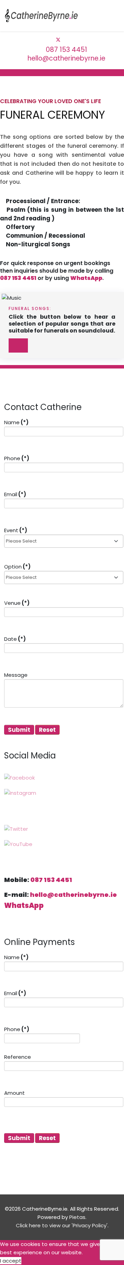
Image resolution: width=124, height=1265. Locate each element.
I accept (10, 1260)
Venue (17, 603)
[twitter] (58, 39)
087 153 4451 (66, 49)
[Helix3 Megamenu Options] (117, 15)
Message (16, 675)
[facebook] (50, 39)
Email (15, 494)
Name (16, 422)
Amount (14, 1092)
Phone (16, 458)
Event (15, 530)
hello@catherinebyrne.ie (66, 58)
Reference (17, 1057)
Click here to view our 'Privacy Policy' (61, 1225)
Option (17, 566)
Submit (19, 730)
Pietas (77, 1217)
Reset (47, 730)
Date (15, 639)
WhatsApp (86, 278)
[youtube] (66, 39)
